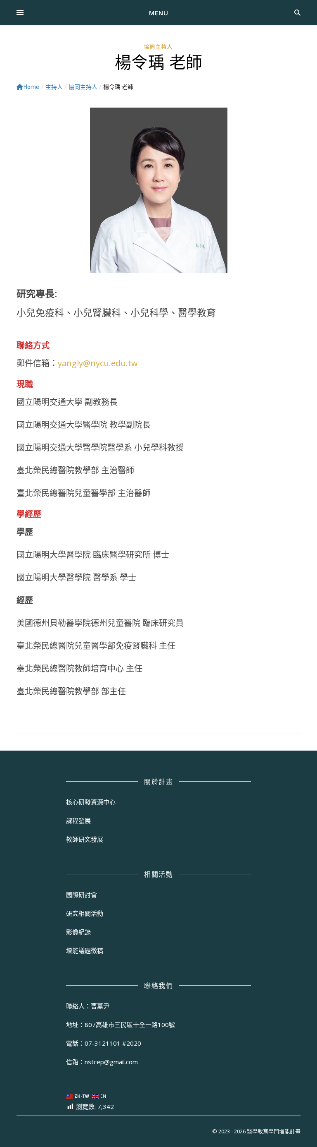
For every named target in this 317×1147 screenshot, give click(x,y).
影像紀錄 (78, 932)
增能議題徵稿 (84, 950)
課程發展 (78, 820)
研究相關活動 (84, 913)
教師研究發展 (84, 839)
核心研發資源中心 (91, 802)
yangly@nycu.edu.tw (98, 363)
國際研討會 (81, 894)
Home (31, 87)
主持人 (54, 87)
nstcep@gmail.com (111, 1062)
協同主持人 (158, 46)
